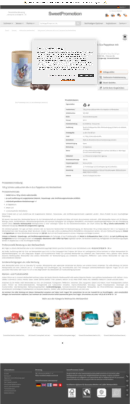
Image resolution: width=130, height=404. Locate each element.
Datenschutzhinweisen (66, 67)
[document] (65, 62)
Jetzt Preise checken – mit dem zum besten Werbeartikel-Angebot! (65, 2)
